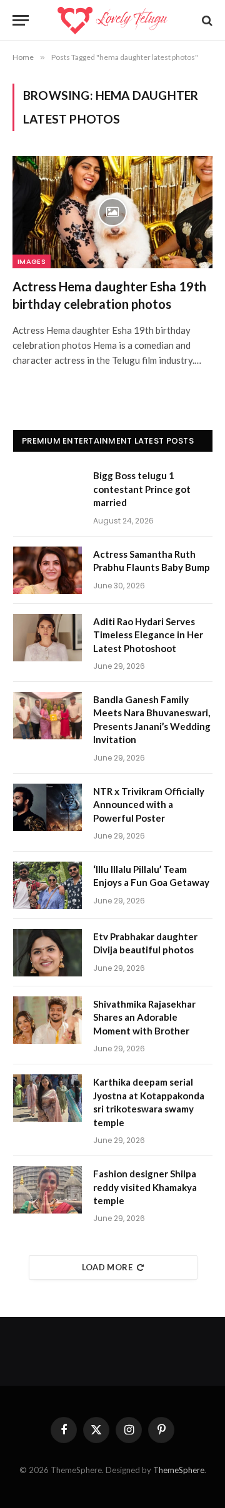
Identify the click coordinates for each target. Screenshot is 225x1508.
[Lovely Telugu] (112, 20)
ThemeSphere (178, 1470)
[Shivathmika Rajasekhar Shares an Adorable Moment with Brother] (47, 1020)
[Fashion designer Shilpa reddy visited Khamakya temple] (47, 1190)
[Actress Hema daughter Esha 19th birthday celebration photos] (112, 212)
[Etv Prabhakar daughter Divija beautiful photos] (47, 952)
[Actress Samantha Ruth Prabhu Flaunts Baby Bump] (47, 570)
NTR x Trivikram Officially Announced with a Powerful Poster (148, 805)
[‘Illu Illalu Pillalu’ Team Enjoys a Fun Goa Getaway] (47, 885)
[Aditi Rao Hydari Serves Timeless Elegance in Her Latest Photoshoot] (47, 637)
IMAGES (32, 261)
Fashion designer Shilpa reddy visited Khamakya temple (145, 1187)
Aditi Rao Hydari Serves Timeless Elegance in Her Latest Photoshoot (148, 635)
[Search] (205, 20)
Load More (107, 1267)
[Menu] (20, 20)
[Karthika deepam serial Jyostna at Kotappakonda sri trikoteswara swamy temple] (47, 1098)
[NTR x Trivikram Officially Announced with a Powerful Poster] (47, 807)
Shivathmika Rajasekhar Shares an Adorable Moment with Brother (144, 1017)
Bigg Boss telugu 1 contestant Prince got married (142, 489)
